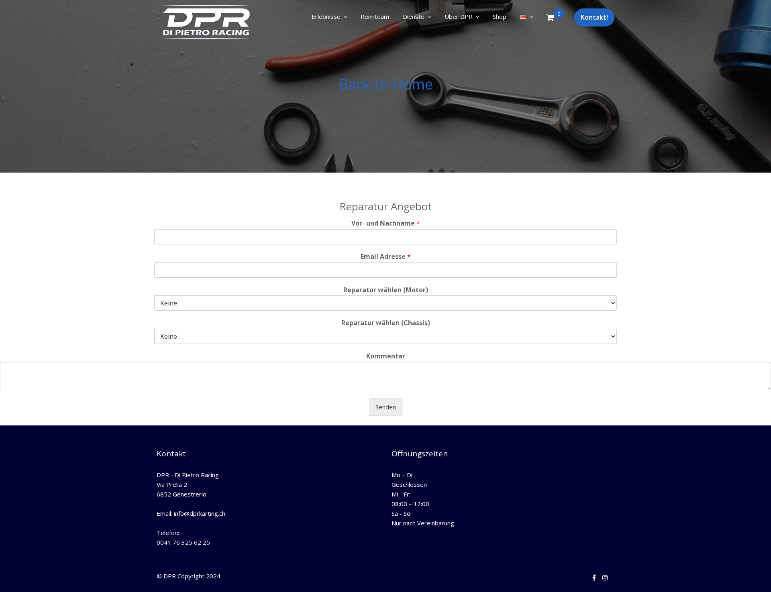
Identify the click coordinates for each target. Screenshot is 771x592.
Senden (385, 407)
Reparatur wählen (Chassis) (385, 323)
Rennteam (375, 16)
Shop (499, 16)
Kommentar (385, 356)
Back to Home (386, 84)
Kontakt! (594, 17)
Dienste (413, 16)
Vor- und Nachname (385, 223)
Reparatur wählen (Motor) (385, 290)
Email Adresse (386, 256)
